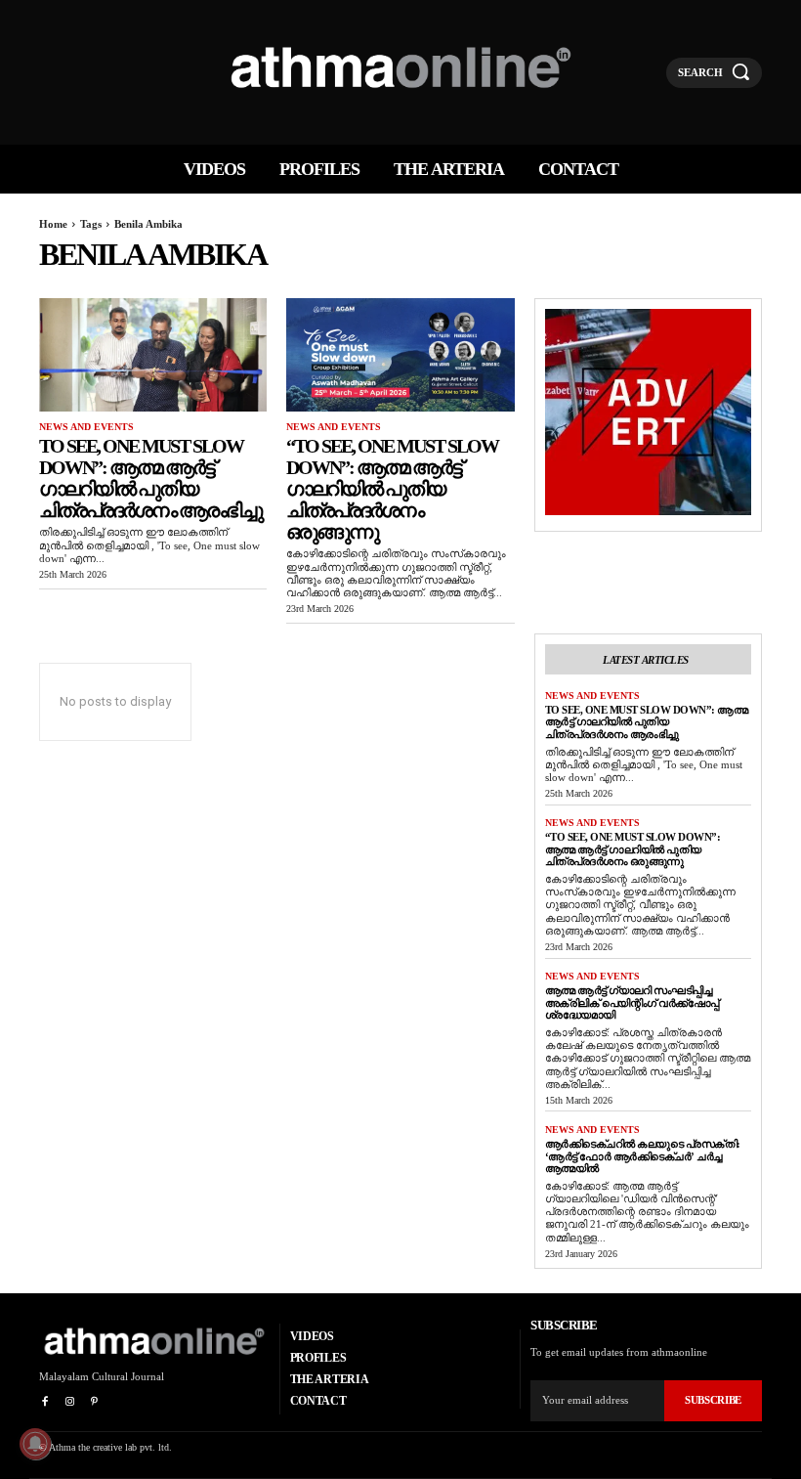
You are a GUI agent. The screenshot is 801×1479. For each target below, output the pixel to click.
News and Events (86, 426)
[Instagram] (69, 1402)
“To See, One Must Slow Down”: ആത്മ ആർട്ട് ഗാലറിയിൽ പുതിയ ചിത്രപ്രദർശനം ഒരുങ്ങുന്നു (392, 489)
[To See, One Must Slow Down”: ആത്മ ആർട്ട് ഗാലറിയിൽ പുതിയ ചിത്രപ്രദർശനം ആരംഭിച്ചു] (153, 355)
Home (53, 224)
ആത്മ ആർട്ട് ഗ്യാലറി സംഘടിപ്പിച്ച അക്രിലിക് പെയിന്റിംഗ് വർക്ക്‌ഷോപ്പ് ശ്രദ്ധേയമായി (632, 1002)
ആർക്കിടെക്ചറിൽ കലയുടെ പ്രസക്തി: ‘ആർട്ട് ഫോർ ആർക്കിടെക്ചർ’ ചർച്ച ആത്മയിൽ (642, 1156)
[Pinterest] (94, 1402)
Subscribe (713, 1400)
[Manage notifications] (35, 1443)
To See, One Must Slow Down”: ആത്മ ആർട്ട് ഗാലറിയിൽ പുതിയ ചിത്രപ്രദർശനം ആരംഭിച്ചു (150, 478)
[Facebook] (44, 1402)
